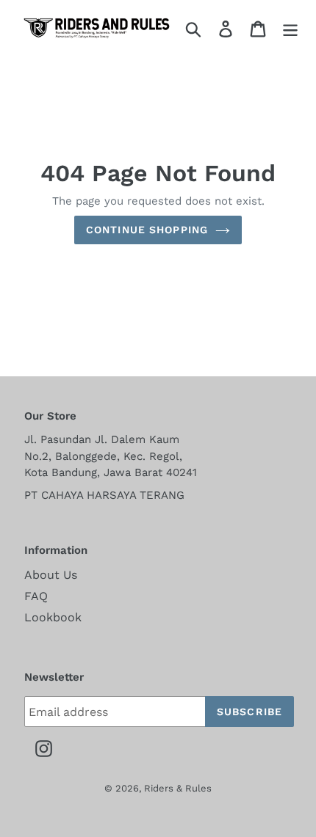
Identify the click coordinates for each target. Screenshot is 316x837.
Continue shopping (147, 229)
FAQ (36, 596)
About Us (50, 575)
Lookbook (53, 617)
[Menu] (290, 28)
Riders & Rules (178, 788)
